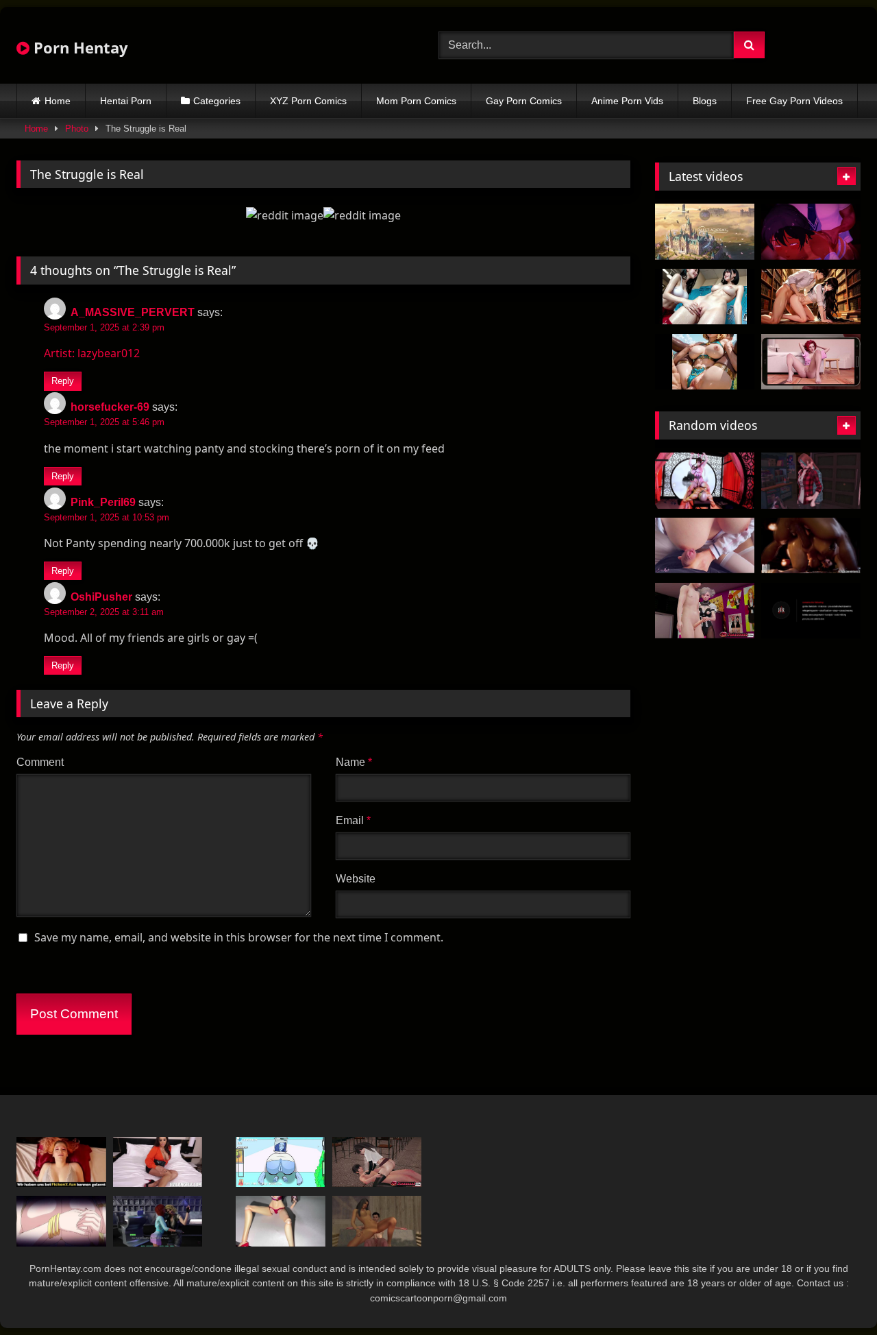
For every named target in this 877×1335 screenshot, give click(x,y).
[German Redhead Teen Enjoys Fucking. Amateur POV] (61, 1162)
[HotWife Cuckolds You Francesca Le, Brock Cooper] (158, 1162)
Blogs (705, 100)
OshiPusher (101, 597)
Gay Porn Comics (524, 100)
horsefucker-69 (110, 407)
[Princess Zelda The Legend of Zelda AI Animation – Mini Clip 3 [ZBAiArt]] (704, 362)
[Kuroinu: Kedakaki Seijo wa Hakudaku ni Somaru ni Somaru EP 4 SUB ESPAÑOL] (61, 1221)
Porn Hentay (78, 47)
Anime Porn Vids (627, 100)
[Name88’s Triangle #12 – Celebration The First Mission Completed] (158, 1221)
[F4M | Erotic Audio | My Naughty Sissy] (811, 611)
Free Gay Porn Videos (794, 100)
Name (354, 762)
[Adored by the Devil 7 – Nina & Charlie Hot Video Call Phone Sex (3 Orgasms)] (811, 362)
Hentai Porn (125, 100)
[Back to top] (834, 1294)
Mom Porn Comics (416, 100)
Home (58, 100)
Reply (62, 381)
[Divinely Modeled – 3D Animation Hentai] (704, 481)
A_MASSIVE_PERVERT (133, 312)
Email (353, 820)
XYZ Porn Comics (308, 100)
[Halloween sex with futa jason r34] (811, 546)
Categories (216, 100)
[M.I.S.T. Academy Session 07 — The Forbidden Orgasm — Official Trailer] (704, 232)
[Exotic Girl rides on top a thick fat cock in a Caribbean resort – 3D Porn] (377, 1221)
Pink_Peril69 (103, 502)
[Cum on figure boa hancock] (280, 1221)
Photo (76, 128)
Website (355, 879)
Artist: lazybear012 (92, 353)
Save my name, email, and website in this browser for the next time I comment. (238, 937)
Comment (40, 762)
